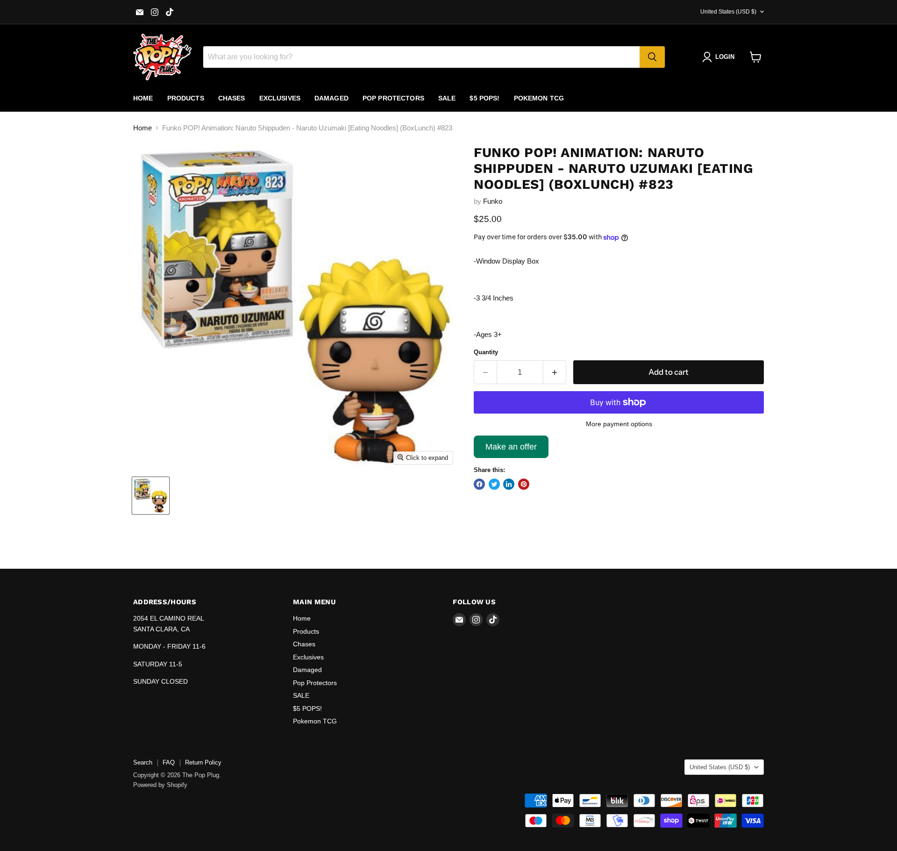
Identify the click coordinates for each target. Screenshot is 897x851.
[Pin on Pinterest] (523, 484)
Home (143, 98)
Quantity (486, 352)
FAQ (169, 762)
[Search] (652, 57)
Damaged (331, 98)
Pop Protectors (393, 98)
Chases (231, 98)
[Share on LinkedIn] (508, 484)
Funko (492, 201)
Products (185, 98)
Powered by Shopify (160, 784)
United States (728, 11)
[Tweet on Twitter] (494, 484)
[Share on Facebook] (479, 484)
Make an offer (511, 450)
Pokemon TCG (539, 98)
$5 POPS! (484, 98)
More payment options (619, 424)
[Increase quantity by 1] (554, 372)
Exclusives (279, 98)
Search (142, 762)
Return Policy (203, 762)
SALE (447, 98)
